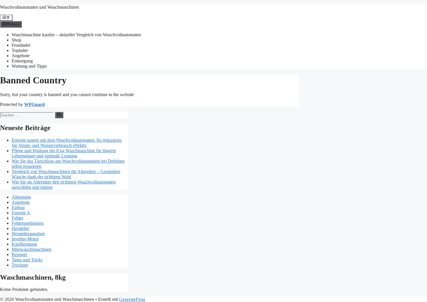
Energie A (21, 212)
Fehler (17, 217)
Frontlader (21, 45)
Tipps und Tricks (27, 259)
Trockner (20, 265)
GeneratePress (132, 299)
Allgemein (21, 197)
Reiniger (19, 254)
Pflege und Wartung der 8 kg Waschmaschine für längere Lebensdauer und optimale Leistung (64, 153)
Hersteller (20, 228)
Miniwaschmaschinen (31, 249)
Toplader (20, 50)
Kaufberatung (24, 244)
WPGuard (34, 104)
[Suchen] (59, 115)
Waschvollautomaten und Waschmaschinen (39, 7)
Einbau (18, 207)
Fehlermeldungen (28, 223)
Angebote (21, 55)
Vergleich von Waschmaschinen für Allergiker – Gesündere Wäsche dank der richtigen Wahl (66, 174)
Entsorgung (22, 60)
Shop (16, 39)
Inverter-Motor (25, 238)
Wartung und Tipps (29, 66)
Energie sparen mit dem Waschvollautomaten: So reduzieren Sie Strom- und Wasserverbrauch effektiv (67, 143)
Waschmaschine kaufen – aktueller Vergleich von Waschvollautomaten (76, 34)
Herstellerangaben (28, 233)
